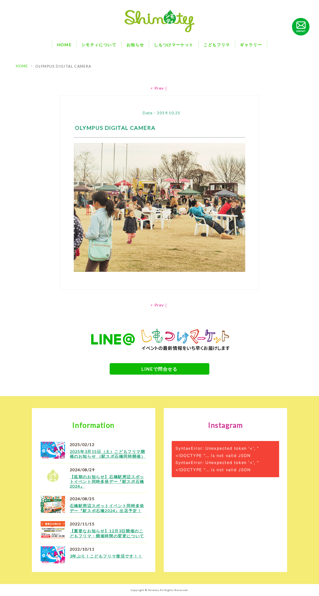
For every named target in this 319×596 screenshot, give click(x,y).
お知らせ (135, 44)
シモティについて (99, 44)
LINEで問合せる (159, 369)
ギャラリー (251, 44)
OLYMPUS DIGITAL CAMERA (63, 66)
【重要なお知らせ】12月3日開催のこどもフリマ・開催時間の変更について (107, 533)
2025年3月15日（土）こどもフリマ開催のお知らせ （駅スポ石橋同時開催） (108, 453)
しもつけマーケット (173, 44)
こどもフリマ (217, 44)
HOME (64, 44)
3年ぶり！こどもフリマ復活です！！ (106, 556)
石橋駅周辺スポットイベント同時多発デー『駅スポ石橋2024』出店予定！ (107, 508)
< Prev (157, 88)
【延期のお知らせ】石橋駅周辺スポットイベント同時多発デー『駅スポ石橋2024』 (107, 481)
